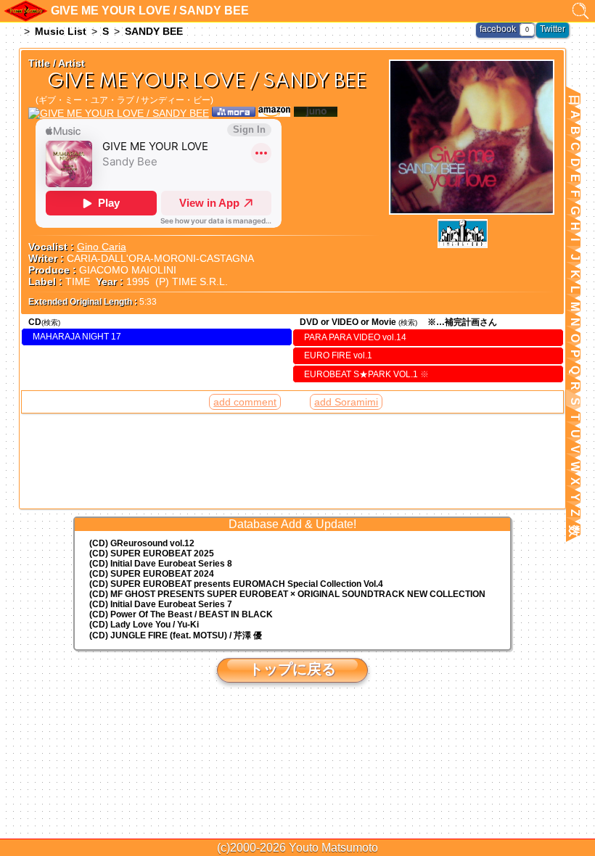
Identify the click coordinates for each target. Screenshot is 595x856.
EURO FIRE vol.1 (338, 355)
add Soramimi (346, 402)
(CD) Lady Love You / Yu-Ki (144, 625)
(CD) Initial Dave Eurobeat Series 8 (160, 564)
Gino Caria (101, 246)
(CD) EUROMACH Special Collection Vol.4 (236, 584)
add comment (244, 402)
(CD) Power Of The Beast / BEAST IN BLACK (181, 614)
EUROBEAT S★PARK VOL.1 (366, 374)
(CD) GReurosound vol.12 (141, 543)
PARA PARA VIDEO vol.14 (355, 337)
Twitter (552, 29)
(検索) (50, 322)
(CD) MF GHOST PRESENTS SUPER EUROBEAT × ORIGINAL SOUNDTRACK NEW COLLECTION (287, 594)
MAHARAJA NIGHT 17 (77, 337)
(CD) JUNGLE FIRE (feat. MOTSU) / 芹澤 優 (175, 635)
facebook (498, 29)
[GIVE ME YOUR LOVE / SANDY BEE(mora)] (233, 113)
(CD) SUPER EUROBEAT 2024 (151, 574)
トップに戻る (292, 669)
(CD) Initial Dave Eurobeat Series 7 (160, 604)
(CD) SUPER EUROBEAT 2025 (151, 553)
